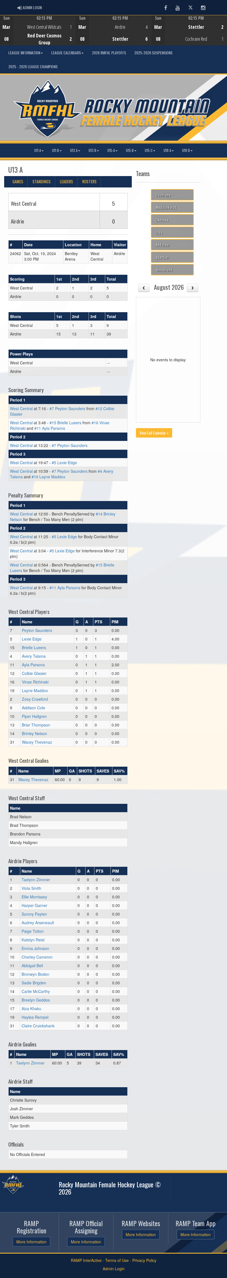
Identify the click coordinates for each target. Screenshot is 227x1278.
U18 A (167, 150)
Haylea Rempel (35, 1017)
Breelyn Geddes (36, 1000)
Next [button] (224, 29)
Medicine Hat (166, 207)
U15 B (130, 150)
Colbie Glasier (34, 673)
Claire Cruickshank (38, 1025)
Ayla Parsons (33, 664)
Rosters (89, 181)
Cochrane (163, 195)
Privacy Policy (144, 1260)
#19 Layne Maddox (48, 476)
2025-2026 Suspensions (153, 52)
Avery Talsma (34, 656)
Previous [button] (3, 31)
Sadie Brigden (34, 982)
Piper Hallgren (34, 716)
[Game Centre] (38, 34)
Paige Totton (33, 931)
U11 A (37, 150)
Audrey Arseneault (38, 922)
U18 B (186, 150)
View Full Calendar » (154, 433)
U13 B (92, 150)
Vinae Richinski (35, 682)
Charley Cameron (37, 957)
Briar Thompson (36, 725)
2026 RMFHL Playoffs (109, 52)
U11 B (55, 150)
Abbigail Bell (32, 965)
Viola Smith (31, 888)
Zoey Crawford (35, 699)
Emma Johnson (35, 948)
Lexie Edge (32, 639)
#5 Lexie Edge (64, 462)
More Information (31, 1241)
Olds (159, 232)
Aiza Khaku (31, 1008)
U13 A (74, 150)
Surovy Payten (34, 914)
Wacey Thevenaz (37, 742)
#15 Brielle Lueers (65, 422)
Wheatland (164, 270)
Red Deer (163, 245)
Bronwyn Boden (35, 974)
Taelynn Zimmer (36, 879)
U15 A (111, 150)
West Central (21, 408)
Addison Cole (33, 707)
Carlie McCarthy (36, 991)
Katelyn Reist (33, 939)
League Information (24, 52)
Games (17, 181)
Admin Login (114, 1268)
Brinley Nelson (34, 733)
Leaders (66, 181)
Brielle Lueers (34, 647)
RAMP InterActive (86, 1260)
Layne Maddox (35, 690)
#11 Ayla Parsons (49, 428)
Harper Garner (34, 905)
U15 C (149, 150)
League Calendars (66, 52)
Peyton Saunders (37, 630)
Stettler (162, 257)
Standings (41, 181)
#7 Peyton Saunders (67, 408)
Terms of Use (117, 1260)
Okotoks (162, 220)
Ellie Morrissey (34, 897)
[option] (38, 30)
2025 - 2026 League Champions (33, 66)
